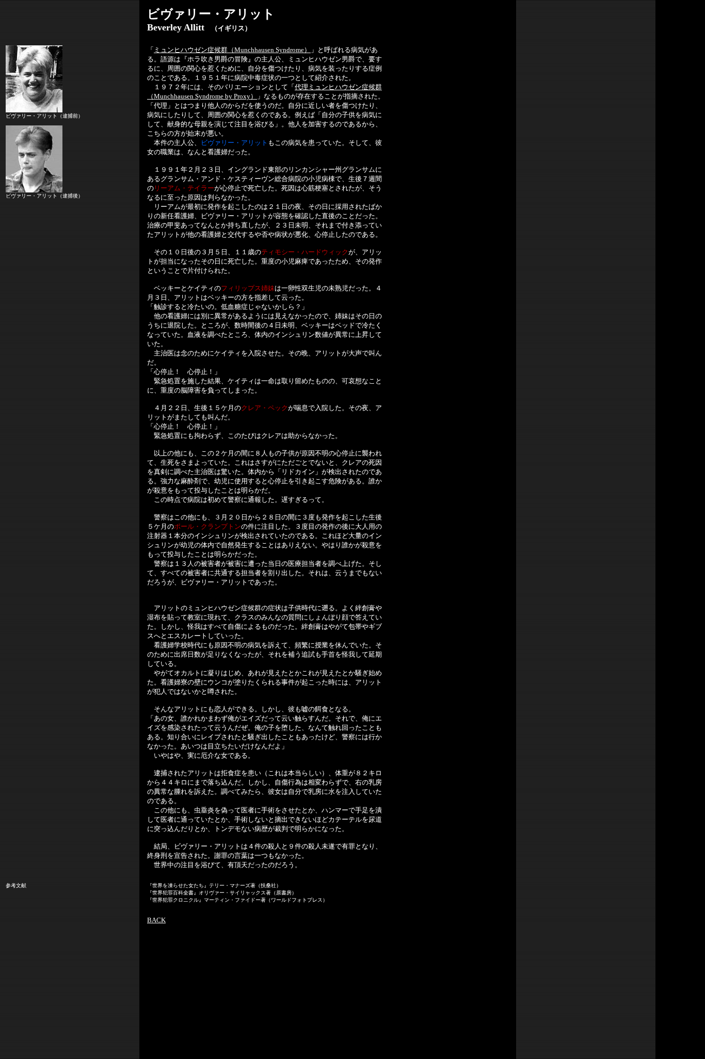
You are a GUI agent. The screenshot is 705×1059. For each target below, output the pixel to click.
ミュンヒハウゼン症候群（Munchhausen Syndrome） (232, 50)
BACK (156, 920)
